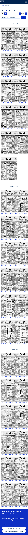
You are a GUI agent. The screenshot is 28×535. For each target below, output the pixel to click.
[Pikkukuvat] (5, 13)
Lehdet (2, 6)
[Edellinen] (20, 13)
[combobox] (23, 14)
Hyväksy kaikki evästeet (14, 528)
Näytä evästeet (8, 525)
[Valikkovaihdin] (26, 2)
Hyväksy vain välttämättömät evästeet (14, 531)
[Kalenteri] (2, 13)
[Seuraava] (26, 13)
